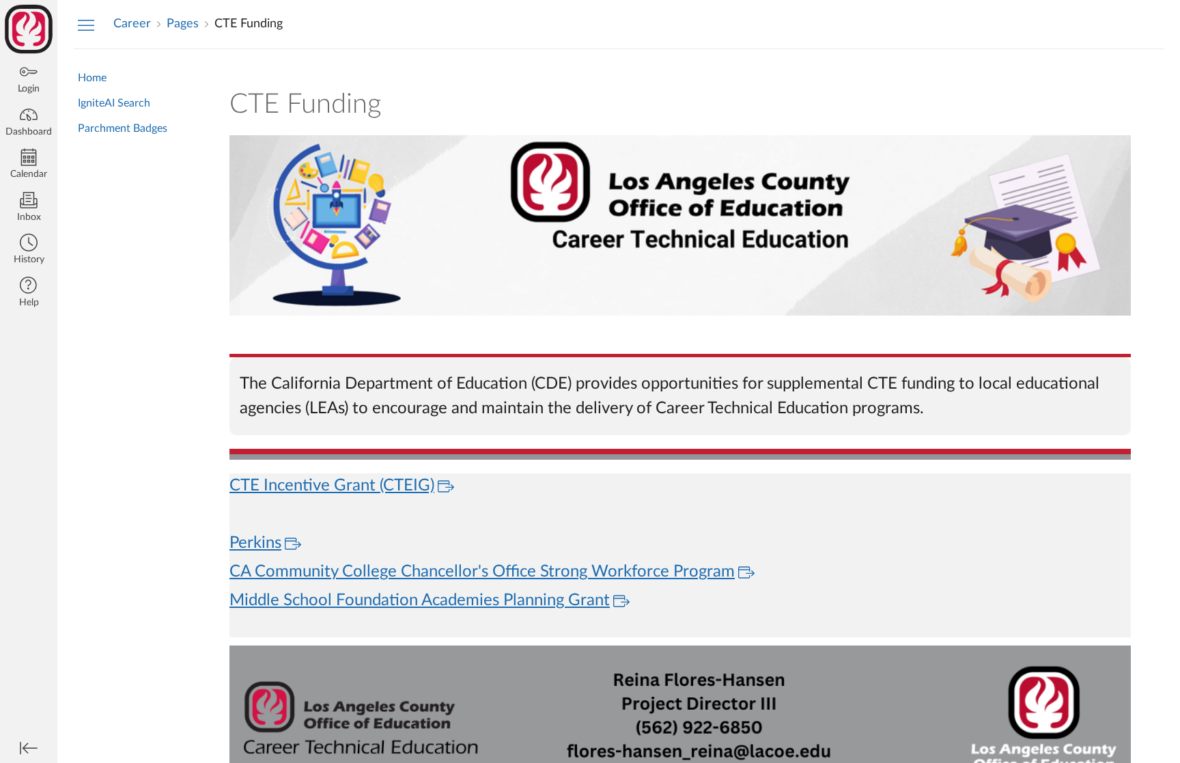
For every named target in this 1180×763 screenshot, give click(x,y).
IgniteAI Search (114, 103)
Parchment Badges (122, 128)
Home (92, 77)
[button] (28, 250)
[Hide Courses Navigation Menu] (86, 24)
